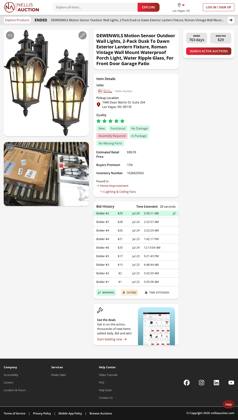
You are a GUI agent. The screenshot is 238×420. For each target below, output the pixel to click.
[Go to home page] (21, 7)
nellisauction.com (222, 413)
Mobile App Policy (70, 413)
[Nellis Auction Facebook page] (187, 383)
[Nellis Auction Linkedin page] (216, 383)
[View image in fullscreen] (82, 35)
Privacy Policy (42, 413)
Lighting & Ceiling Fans (120, 192)
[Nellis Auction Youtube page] (231, 383)
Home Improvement (114, 186)
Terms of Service (14, 413)
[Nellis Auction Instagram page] (202, 383)
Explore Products (17, 20)
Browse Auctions (101, 413)
